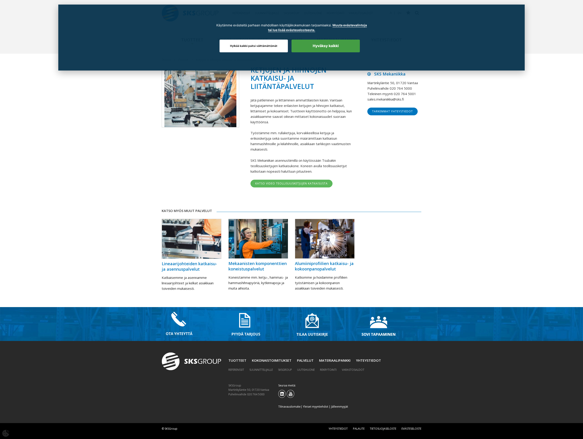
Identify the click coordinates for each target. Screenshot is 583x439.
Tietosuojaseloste (383, 429)
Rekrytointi (328, 370)
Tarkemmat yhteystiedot (392, 111)
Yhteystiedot (368, 360)
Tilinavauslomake (289, 407)
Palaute (359, 429)
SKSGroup (285, 370)
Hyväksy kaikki (326, 45)
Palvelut (305, 360)
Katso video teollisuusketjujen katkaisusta (291, 183)
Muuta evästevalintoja (349, 25)
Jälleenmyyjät (339, 407)
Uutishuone (306, 370)
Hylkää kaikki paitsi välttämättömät (253, 46)
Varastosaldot (353, 370)
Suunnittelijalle (261, 370)
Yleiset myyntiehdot (315, 407)
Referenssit (236, 370)
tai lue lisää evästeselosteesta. (291, 30)
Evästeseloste (411, 429)
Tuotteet (237, 360)
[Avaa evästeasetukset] (5, 433)
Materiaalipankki (334, 360)
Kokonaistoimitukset (272, 360)
